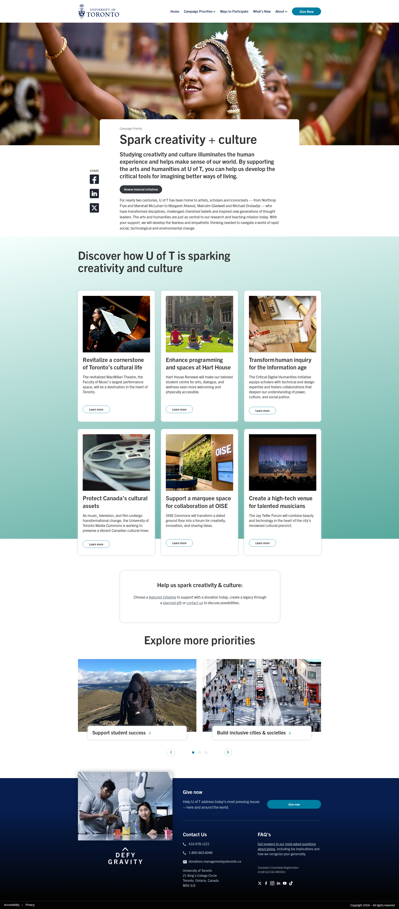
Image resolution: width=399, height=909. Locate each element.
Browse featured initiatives (141, 189)
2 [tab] (199, 752)
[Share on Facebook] (94, 179)
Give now (294, 804)
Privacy (30, 904)
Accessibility (12, 905)
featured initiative (162, 597)
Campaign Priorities (198, 11)
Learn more (96, 409)
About (279, 11)
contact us (194, 602)
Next (228, 752)
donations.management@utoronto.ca (215, 861)
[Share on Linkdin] (94, 193)
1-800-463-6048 (200, 852)
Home (174, 11)
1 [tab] (193, 752)
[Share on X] (94, 208)
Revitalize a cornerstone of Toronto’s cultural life (113, 363)
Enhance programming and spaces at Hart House (198, 363)
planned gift (172, 602)
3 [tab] (206, 752)
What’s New (262, 11)
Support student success (119, 732)
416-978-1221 (199, 844)
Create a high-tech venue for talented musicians (281, 501)
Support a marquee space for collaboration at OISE (198, 501)
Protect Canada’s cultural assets (115, 501)
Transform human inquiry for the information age (280, 363)
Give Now (307, 11)
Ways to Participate (234, 11)
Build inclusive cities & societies (251, 732)
